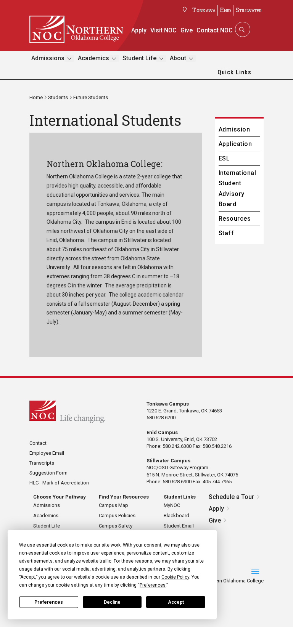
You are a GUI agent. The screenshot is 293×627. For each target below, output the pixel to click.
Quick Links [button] (234, 72)
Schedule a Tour (231, 496)
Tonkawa (204, 10)
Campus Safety (115, 526)
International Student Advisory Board (237, 188)
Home (36, 97)
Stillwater (248, 10)
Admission (234, 129)
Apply (138, 30)
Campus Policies (117, 515)
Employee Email (46, 453)
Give (186, 30)
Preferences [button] (153, 585)
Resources (235, 218)
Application (235, 144)
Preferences (48, 602)
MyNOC (172, 505)
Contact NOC (214, 30)
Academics (93, 58)
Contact (38, 443)
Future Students (90, 97)
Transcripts (41, 463)
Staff (226, 233)
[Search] (242, 29)
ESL (224, 158)
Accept (176, 602)
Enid (225, 10)
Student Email (179, 526)
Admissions (47, 58)
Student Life (139, 58)
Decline (112, 602)
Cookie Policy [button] (175, 577)
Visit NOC (163, 30)
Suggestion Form (48, 473)
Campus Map (113, 505)
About (178, 58)
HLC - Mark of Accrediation (59, 483)
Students (58, 97)
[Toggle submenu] (69, 58)
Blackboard (176, 515)
